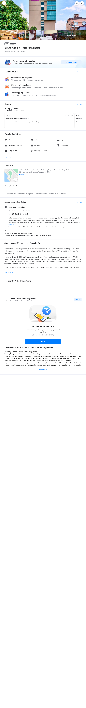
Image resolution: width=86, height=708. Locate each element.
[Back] (4, 3)
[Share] (82, 3)
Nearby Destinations (11, 186)
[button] (11, 175)
